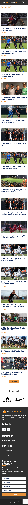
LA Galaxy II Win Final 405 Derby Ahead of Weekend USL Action (13, 260)
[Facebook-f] (4, 429)
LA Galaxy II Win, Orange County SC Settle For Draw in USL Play (13, 329)
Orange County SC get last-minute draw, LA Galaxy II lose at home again (13, 373)
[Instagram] (8, 429)
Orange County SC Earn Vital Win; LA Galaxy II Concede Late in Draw (13, 52)
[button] (14, 381)
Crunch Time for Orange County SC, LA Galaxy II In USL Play (12, 75)
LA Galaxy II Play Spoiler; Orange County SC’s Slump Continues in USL (14, 98)
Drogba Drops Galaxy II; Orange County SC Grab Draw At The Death (13, 237)
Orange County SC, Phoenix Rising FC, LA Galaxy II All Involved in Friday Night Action (13, 213)
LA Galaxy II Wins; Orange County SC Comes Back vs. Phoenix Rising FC (13, 190)
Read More (3, 32)
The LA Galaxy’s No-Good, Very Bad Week (12, 351)
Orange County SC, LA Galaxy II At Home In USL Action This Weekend (13, 121)
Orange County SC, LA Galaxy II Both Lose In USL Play (13, 144)
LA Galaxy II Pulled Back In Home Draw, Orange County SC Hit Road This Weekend (13, 306)
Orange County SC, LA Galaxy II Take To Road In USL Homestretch (13, 29)
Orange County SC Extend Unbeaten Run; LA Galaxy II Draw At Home (13, 283)
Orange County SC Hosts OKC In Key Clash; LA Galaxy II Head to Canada (13, 167)
